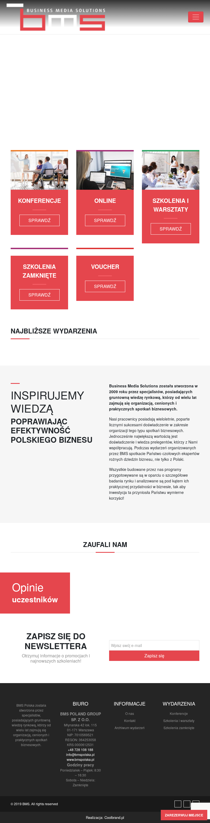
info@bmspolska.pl (80, 754)
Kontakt (129, 720)
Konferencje (179, 713)
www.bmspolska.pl (80, 759)
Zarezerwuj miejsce (184, 815)
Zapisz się (154, 655)
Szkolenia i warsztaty (178, 720)
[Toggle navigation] (195, 16)
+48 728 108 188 (80, 749)
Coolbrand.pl (114, 817)
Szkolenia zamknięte (179, 727)
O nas (129, 713)
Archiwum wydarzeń (130, 727)
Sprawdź (39, 220)
